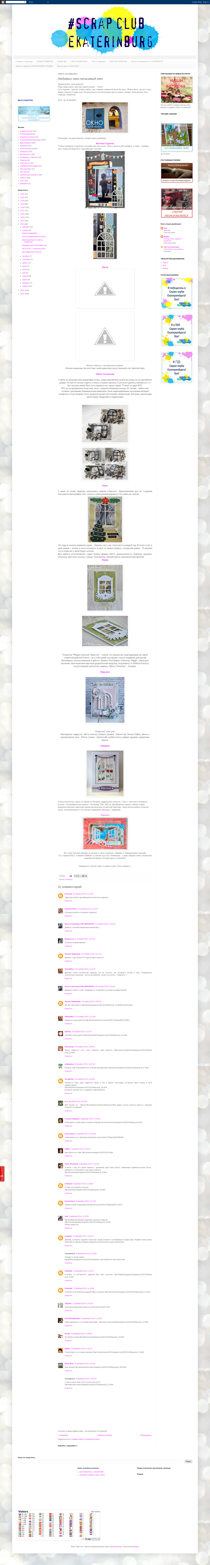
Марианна (105, 815)
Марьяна (105, 672)
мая (24, 273)
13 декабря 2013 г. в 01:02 (82, 1304)
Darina (67, 1334)
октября (25, 256)
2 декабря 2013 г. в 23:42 (77, 1101)
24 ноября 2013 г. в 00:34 (91, 1002)
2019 (22, 204)
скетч (22, 181)
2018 (22, 207)
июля (24, 266)
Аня (66, 1216)
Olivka (67, 1149)
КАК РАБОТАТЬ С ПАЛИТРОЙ (92, 1472)
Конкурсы (68, 879)
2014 (22, 221)
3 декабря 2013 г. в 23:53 (90, 1119)
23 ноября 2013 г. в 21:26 (85, 969)
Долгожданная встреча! (31, 252)
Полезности (25, 163)
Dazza (105, 267)
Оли (165, 228)
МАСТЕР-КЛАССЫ (118, 61)
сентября (26, 259)
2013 (22, 224)
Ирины (166, 237)
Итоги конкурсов (26, 149)
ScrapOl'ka (69, 1079)
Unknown (68, 1184)
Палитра (23, 160)
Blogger (136, 1547)
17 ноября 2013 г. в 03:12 (105, 924)
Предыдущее (146, 1435)
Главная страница (24, 61)
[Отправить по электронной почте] (75, 875)
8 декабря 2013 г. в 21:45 (86, 1201)
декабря (26, 227)
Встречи (23, 146)
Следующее (63, 1435)
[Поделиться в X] (80, 875)
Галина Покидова (72, 1119)
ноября (25, 230)
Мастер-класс (25, 154)
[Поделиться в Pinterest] (86, 875)
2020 (22, 201)
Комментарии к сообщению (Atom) (86, 1439)
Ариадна (105, 745)
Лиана (105, 560)
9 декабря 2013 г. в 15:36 (79, 1216)
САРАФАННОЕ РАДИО (29, 166)
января (25, 286)
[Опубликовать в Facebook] (83, 875)
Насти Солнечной (171, 247)
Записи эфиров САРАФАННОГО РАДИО (34, 66)
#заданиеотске (26, 131)
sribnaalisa (69, 1064)
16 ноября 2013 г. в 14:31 (88, 909)
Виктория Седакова (105, 143)
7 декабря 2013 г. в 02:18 (86, 1134)
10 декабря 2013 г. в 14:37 (83, 1271)
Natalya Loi (69, 939)
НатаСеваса (70, 1134)
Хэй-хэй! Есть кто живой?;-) (174, 249)
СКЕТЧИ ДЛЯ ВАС (79, 61)
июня (24, 269)
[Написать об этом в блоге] (77, 875)
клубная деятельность (29, 175)
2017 (22, 211)
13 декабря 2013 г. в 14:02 (91, 1319)
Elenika (68, 1032)
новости (23, 178)
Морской (167, 230)
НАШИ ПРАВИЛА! (45, 61)
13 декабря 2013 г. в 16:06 (81, 1334)
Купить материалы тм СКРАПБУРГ (147, 61)
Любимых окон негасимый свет (34, 245)
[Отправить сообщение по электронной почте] (70, 876)
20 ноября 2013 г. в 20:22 (85, 939)
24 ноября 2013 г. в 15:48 (85, 1017)
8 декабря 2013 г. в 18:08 (83, 1184)
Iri (65, 1101)
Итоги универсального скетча (34, 236)
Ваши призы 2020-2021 (68, 66)
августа (25, 263)
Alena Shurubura (71, 1164)
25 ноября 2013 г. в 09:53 (85, 1047)
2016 (22, 214)
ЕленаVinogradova (72, 1319)
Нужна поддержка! (29, 233)
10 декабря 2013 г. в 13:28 (86, 1254)
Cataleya (68, 1236)
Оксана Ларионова (72, 954)
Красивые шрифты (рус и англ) (92, 1475)
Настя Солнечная (105, 374)
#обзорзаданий (26, 134)
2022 (22, 194)
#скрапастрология (27, 137)
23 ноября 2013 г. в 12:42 (91, 954)
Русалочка (69, 1047)
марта (25, 280)
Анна (105, 485)
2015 (22, 217)
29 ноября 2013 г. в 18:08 (85, 1079)
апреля (25, 276)
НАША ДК (61, 61)
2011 (22, 294)
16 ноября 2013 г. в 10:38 (83, 894)
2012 (22, 290)
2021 (22, 197)
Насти (165, 263)
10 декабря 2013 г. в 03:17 (83, 1236)
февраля (26, 283)
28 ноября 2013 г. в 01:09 (85, 1064)
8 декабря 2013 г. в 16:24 (89, 1164)
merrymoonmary (116, 1547)
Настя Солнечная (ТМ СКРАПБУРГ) (79, 924)
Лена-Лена (69, 1364)
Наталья (68, 894)
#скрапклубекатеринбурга (30, 140)
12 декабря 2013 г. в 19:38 (83, 1288)
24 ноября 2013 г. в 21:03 (82, 1032)
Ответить (68, 901)
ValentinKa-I (69, 969)
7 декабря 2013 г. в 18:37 (81, 1149)
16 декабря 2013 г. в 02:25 (86, 1379)
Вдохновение (25, 143)
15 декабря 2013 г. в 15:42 (84, 1364)
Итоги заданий (98, 61)
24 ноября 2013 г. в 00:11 (105, 987)
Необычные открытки (29, 157)
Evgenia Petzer (71, 909)
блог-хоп (23, 172)
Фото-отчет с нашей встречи (33, 249)
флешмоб (24, 184)
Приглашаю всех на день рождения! (32, 241)
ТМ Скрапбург (25, 169)
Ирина (67, 1349)
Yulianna (68, 1304)
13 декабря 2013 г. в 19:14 (81, 1349)
